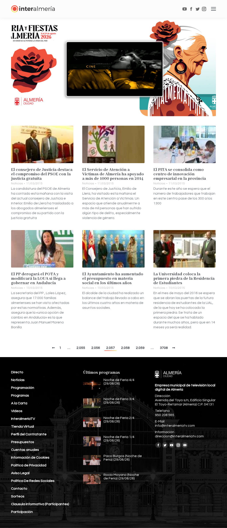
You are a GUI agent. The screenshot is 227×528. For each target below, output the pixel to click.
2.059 (140, 348)
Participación (22, 512)
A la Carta (19, 403)
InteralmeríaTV (23, 418)
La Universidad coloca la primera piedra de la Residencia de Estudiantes (184, 278)
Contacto (19, 488)
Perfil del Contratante (29, 434)
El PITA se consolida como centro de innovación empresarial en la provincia (179, 174)
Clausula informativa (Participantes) (40, 504)
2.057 (110, 348)
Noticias (17, 183)
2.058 (125, 348)
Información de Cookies (30, 457)
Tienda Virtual (22, 426)
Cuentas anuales (25, 450)
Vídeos (16, 411)
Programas (20, 395)
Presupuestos (22, 442)
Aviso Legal (20, 473)
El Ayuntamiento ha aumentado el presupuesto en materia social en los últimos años (112, 278)
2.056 (95, 348)
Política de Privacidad (28, 465)
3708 (164, 348)
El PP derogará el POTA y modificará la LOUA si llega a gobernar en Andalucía (38, 278)
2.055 (80, 348)
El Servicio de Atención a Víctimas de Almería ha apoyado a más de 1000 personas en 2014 (113, 174)
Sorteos (17, 496)
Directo (17, 372)
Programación (22, 387)
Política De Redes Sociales (33, 481)
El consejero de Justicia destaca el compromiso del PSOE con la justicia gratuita (41, 174)
